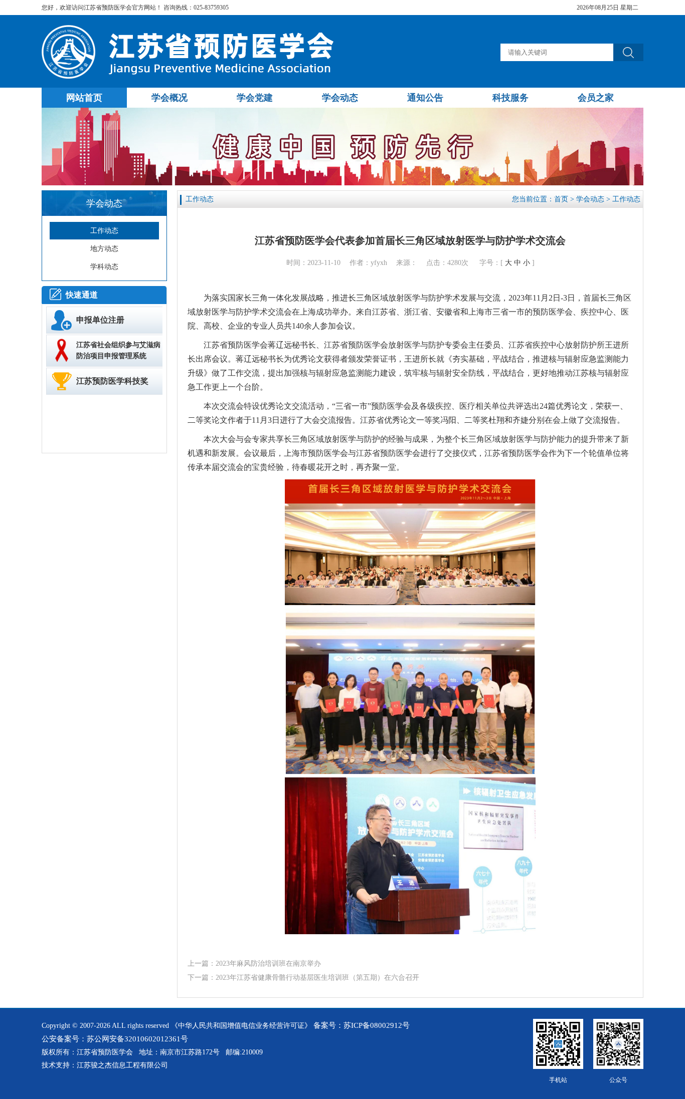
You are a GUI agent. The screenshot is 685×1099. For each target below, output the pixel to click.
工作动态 (626, 199)
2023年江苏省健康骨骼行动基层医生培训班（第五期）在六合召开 (317, 977)
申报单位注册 (100, 320)
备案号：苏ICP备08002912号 (361, 1025)
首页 (561, 199)
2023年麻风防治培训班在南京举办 (268, 963)
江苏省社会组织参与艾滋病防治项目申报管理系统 (118, 350)
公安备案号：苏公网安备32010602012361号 (115, 1039)
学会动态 (590, 199)
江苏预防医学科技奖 (112, 381)
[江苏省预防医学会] (190, 76)
